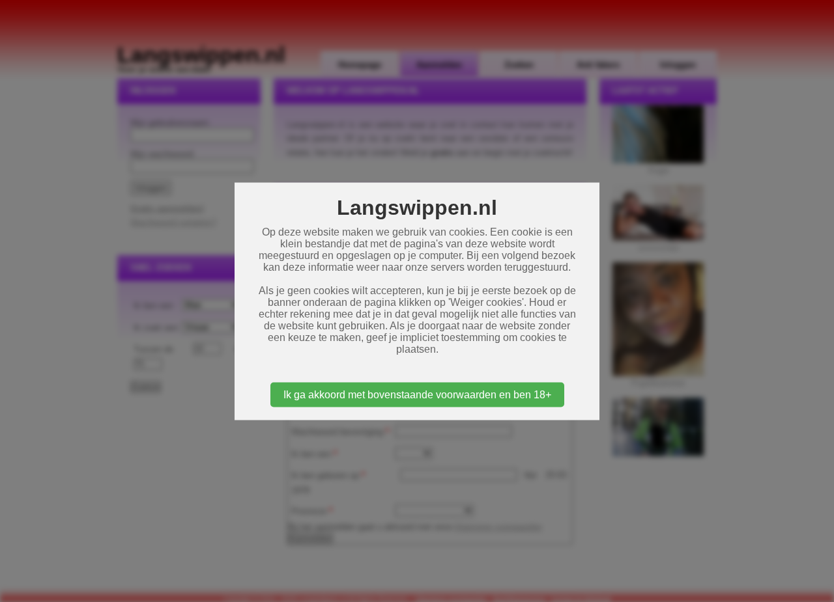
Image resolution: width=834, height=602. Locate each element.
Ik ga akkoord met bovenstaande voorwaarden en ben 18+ (417, 394)
